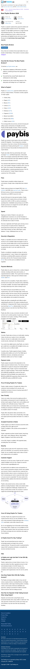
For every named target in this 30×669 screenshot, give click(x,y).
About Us (3, 619)
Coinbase (26, 520)
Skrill (8, 277)
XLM (13, 121)
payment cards (17, 190)
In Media (3, 621)
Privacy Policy (4, 615)
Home (6, 9)
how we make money (8, 6)
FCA (2, 260)
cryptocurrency (10, 90)
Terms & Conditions (5, 613)
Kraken (7, 154)
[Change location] (2, 10)
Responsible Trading (6, 623)
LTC (9, 105)
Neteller (3, 277)
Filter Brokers (4, 47)
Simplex (21, 146)
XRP (9, 100)
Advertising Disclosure (6, 625)
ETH (10, 110)
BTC (9, 103)
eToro (2, 522)
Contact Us (3, 617)
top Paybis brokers (10, 66)
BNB (12, 118)
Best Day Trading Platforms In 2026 (16, 9)
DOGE (10, 113)
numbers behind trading (21, 6)
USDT (9, 108)
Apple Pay (10, 306)
